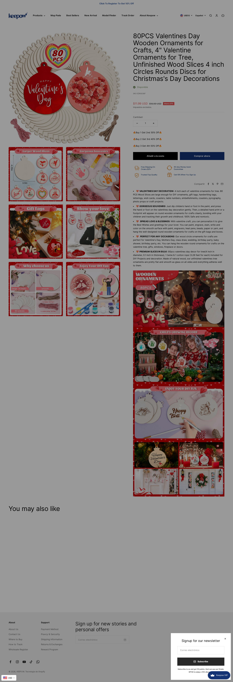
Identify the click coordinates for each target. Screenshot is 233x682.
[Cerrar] (225, 638)
